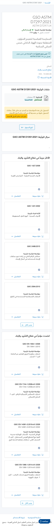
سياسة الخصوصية (34, 517)
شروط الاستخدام (19, 517)
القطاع (49, 66)
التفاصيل (16, 195)
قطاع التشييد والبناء (44, 69)
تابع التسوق (28, 127)
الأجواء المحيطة (45, 77)
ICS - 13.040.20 (45, 73)
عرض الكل (28, 324)
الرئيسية (47, 2)
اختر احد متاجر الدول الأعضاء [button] (16, 116)
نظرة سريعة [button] (37, 195)
